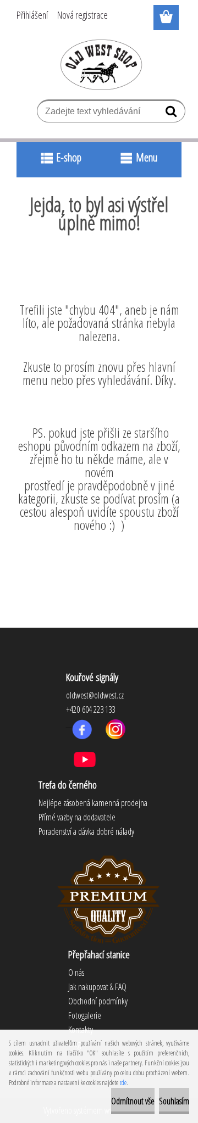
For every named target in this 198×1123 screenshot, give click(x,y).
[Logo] (99, 64)
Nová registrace (82, 14)
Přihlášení (32, 14)
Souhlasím (174, 1101)
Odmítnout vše (133, 1101)
